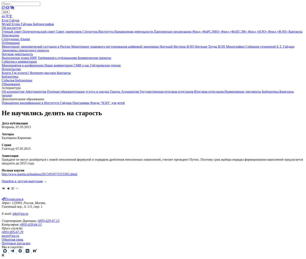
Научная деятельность (17, 54)
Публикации (11, 43)
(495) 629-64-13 (31, 224)
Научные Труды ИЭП (210, 46)
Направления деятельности (134, 31)
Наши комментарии (59, 65)
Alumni (25, 39)
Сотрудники (11, 39)
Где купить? (21, 73)
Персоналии (10, 35)
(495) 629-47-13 (48, 221)
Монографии (235, 46)
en (4, 16)
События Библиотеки (17, 80)
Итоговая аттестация (209, 91)
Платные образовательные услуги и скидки (78, 91)
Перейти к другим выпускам (22, 181)
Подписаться (14, 199)
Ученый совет (12, 31)
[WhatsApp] (13, 188)
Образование (11, 84)
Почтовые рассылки (16, 243)
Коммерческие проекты (94, 58)
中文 (9, 16)
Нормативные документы (243, 91)
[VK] (28, 251)
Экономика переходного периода (25, 50)
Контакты (295, 31)
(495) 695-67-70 (12, 232)
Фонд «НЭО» (258, 31)
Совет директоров (69, 31)
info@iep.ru (20, 213)
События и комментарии (19, 61)
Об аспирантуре (13, 91)
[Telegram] (8, 188)
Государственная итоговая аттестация (167, 91)
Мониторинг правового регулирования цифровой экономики (115, 46)
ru (5, 12)
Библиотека (10, 76)
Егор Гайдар (10, 20)
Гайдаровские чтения (105, 65)
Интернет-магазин (43, 73)
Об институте (11, 28)
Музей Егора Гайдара (17, 24)
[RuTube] (35, 251)
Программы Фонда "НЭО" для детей (98, 103)
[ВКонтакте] (3, 188)
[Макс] (5, 251)
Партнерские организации (173, 31)
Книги (7, 73)
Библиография (43, 24)
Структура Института (98, 31)
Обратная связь (12, 239)
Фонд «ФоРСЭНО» (206, 31)
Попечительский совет (39, 31)
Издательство (11, 69)
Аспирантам (130, 91)
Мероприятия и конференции (23, 65)
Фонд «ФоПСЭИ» (234, 31)
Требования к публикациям (58, 58)
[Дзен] (20, 251)
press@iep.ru (10, 236)
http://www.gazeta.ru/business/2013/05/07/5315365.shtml (39, 174)
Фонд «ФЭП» (278, 31)
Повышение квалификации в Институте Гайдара (37, 103)
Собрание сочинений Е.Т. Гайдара (269, 46)
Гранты (115, 91)
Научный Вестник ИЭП (177, 46)
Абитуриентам (36, 91)
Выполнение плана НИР (20, 58)
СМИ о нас (81, 65)
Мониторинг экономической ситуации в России (36, 46)
